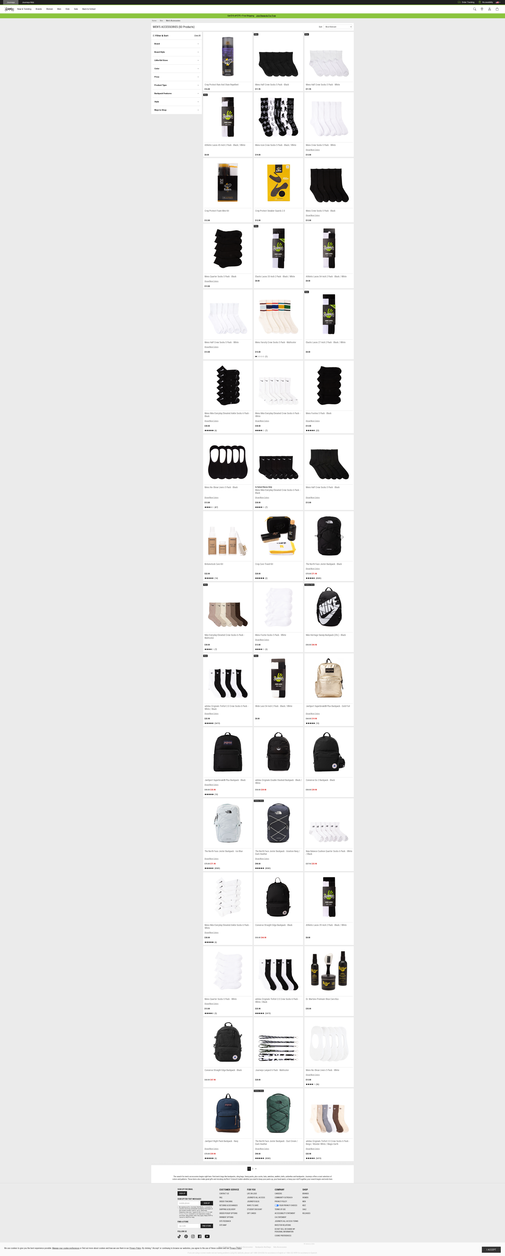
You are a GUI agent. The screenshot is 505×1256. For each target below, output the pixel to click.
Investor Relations (283, 1225)
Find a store (183, 1222)
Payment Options (226, 1217)
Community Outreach (283, 1197)
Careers (278, 1194)
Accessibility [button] (487, 2)
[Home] (9, 9)
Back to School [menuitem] (88, 9)
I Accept (491, 1249)
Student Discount (254, 1209)
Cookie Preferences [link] (283, 1236)
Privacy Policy (281, 1201)
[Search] (475, 9)
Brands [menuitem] (39, 9)
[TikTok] (180, 1236)
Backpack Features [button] (163, 93)
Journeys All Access (256, 1197)
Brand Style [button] (159, 52)
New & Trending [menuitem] (24, 9)
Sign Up (182, 1193)
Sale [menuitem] (76, 9)
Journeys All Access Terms (286, 1221)
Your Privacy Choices (288, 1205)
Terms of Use (280, 1209)
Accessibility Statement (285, 1213)
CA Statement (280, 1217)
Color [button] (156, 69)
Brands (305, 1194)
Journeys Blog (253, 1201)
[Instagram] (193, 1236)
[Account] (490, 9)
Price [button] (156, 77)
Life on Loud (252, 1194)
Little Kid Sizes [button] (161, 60)
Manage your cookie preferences (65, 1248)
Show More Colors (313, 150)
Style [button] (156, 102)
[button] (498, 2)
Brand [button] (157, 44)
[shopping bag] (497, 9)
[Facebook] (200, 1236)
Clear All (197, 35)
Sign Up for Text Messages (189, 1199)
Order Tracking (468, 2)
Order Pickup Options (228, 1213)
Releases (306, 1213)
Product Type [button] (160, 85)
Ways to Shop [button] (160, 110)
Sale (304, 1209)
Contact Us (224, 1194)
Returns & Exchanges (228, 1205)
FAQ (220, 1197)
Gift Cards (251, 1213)
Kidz (304, 1205)
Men (304, 1201)
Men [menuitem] (59, 9)
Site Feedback (225, 1221)
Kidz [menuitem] (68, 9)
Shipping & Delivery (227, 1209)
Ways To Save (252, 1205)
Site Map (223, 1225)
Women (305, 1197)
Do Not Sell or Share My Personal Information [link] (285, 1230)
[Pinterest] (187, 1236)
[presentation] (24, 9)
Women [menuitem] (49, 9)
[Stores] (482, 9)
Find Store (206, 1226)
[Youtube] (208, 1236)
